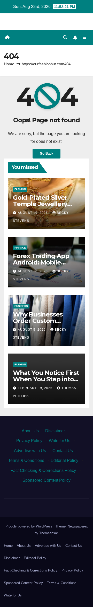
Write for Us (59, 440)
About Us (30, 431)
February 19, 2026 (35, 388)
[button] (65, 37)
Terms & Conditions (26, 460)
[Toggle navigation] (84, 37)
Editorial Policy (64, 460)
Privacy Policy (29, 440)
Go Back (46, 153)
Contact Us (62, 450)
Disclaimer (55, 431)
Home (9, 64)
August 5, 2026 (32, 329)
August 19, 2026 (33, 213)
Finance (20, 247)
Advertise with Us (30, 450)
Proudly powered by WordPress (29, 526)
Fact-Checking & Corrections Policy (43, 470)
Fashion (20, 189)
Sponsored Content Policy (46, 480)
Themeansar (48, 533)
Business (21, 306)
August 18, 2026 (33, 271)
